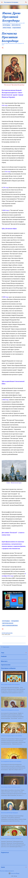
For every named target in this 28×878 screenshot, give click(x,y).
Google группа (6, 647)
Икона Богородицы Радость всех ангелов (11, 735)
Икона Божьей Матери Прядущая (9, 812)
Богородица (6, 25)
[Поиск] (26, 2)
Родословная (17, 27)
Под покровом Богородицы (11, 2)
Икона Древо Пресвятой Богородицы (10, 684)
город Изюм (14, 621)
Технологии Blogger (14, 873)
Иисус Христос (16, 25)
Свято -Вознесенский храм (9, 625)
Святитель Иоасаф (7, 623)
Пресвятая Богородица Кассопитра (10, 710)
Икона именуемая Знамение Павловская (11, 838)
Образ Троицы (7, 27)
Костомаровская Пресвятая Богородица (11, 761)
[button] (2, 48)
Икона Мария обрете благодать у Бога (10, 787)
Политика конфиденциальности (7, 870)
